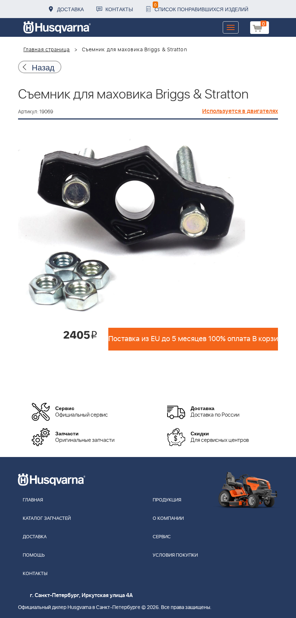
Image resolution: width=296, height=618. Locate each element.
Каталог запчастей (47, 518)
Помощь (34, 555)
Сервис (162, 537)
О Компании (168, 518)
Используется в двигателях (240, 111)
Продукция (167, 500)
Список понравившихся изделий (201, 7)
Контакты (119, 9)
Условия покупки (175, 555)
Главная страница (46, 49)
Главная (33, 500)
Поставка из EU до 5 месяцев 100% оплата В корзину (193, 339)
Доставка (70, 9)
